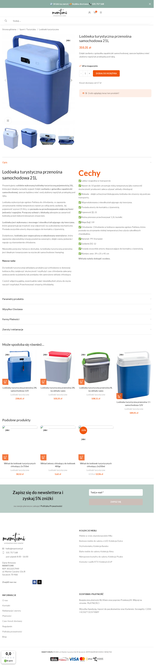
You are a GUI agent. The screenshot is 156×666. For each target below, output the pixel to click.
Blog (4, 635)
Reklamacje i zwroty (11, 609)
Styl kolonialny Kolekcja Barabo (93, 544)
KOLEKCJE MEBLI (88, 528)
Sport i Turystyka (28, 29)
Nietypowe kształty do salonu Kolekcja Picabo (101, 554)
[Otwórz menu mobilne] (100, 12)
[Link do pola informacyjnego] (115, 212)
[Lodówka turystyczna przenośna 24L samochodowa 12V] (19, 365)
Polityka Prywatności (51, 504)
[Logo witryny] (59, 12)
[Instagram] (39, 580)
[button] (5, 79)
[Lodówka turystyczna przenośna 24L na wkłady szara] (57, 365)
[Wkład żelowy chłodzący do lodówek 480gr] (57, 441)
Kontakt (6, 603)
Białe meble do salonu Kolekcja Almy (96, 549)
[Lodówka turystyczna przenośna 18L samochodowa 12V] (133, 372)
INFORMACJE (9, 593)
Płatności (6, 614)
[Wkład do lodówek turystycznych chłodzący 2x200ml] (95, 441)
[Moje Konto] (89, 12)
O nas (5, 598)
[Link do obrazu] (13, 536)
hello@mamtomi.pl (14, 546)
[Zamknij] (150, 4)
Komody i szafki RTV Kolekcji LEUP (95, 560)
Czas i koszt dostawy (12, 619)
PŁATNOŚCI (93, 601)
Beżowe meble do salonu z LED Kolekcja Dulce (101, 539)
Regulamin (7, 624)
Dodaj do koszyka (106, 73)
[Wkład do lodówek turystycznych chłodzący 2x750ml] (19, 441)
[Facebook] (34, 580)
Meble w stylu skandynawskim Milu (95, 534)
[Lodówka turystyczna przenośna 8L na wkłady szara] (95, 365)
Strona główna (9, 29)
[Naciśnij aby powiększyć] (8, 119)
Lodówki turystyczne (49, 29)
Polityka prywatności (12, 629)
